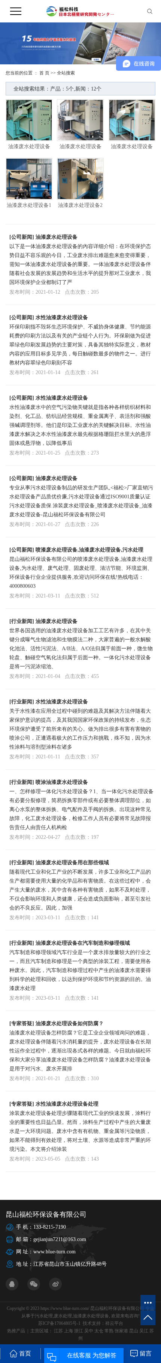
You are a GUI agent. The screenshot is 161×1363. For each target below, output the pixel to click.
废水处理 (63, 1315)
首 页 (44, 73)
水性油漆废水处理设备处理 (67, 1104)
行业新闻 (21, 621)
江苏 (58, 1330)
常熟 (108, 1330)
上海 (68, 1330)
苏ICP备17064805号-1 (59, 1323)
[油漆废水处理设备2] (80, 179)
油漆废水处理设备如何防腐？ (70, 1023)
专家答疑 (21, 1023)
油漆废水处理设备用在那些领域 (72, 862)
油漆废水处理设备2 (80, 205)
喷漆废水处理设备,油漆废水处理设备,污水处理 (89, 550)
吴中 (88, 1330)
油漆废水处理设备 (29, 146)
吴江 (143, 1330)
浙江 (78, 1330)
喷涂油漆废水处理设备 (62, 782)
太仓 (98, 1330)
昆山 (133, 1330)
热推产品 (16, 1330)
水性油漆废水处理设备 (62, 317)
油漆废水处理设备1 (29, 205)
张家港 (121, 1330)
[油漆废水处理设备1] (29, 179)
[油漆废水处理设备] (29, 120)
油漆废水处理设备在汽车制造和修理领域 (83, 943)
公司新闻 (21, 237)
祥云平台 (114, 1323)
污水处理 (44, 1315)
